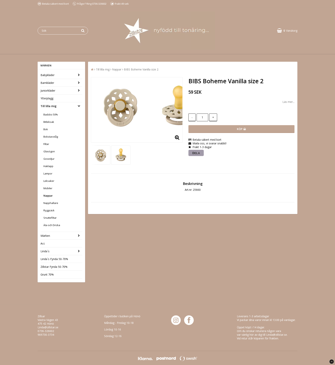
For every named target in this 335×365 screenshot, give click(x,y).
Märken (45, 236)
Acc (43, 243)
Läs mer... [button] (288, 102)
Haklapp (48, 166)
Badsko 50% (50, 114)
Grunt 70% (47, 274)
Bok (45, 129)
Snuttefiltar (50, 217)
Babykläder (47, 75)
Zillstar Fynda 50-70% (54, 267)
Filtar (46, 144)
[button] (287, 30)
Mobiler (47, 188)
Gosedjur (48, 158)
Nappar (48, 195)
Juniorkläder (48, 90)
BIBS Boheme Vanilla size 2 (141, 69)
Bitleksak (48, 122)
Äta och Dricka (51, 225)
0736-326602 (46, 331)
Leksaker (48, 181)
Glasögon (49, 151)
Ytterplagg (47, 98)
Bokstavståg (50, 136)
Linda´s (45, 251)
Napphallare (50, 203)
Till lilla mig (48, 106)
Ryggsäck (48, 210)
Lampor (47, 173)
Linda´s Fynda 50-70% (54, 259)
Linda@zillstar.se (48, 327)
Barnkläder (47, 83)
